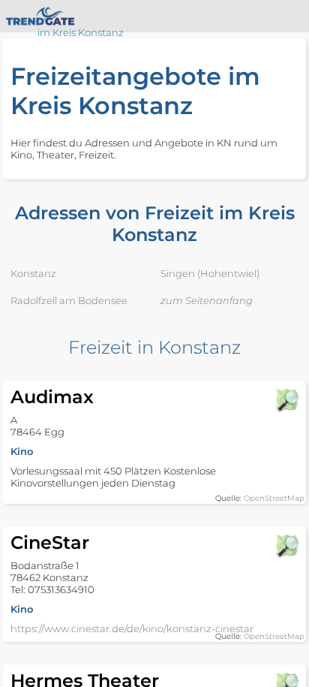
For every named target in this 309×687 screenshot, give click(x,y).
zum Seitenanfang (206, 300)
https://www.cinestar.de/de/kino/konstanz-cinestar (132, 628)
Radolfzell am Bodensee (69, 300)
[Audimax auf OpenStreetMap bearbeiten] (286, 400)
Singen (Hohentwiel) (210, 273)
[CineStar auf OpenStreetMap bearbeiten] (286, 546)
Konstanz (33, 273)
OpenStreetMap (274, 498)
